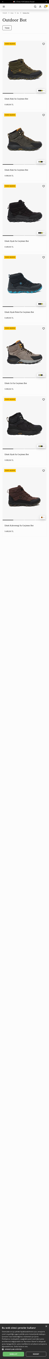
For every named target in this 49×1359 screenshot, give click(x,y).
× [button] (46, 1326)
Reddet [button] (36, 1354)
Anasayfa (5, 13)
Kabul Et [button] (13, 1354)
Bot (18, 13)
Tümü (7, 28)
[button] (24, 1349)
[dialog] (24, 1341)
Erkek (12, 13)
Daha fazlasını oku (21, 1346)
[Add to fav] (43, 43)
